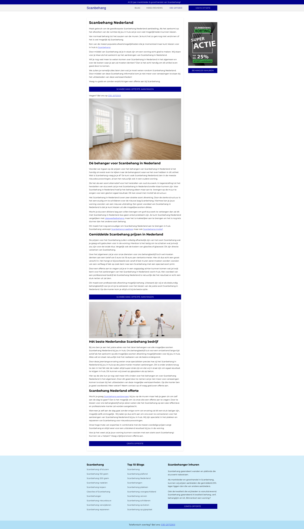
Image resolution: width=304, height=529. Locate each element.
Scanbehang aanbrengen (116, 396)
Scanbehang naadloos (122, 229)
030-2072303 (114, 96)
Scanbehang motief (153, 229)
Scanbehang (104, 47)
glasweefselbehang (114, 218)
